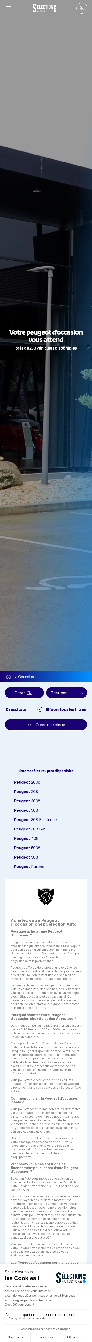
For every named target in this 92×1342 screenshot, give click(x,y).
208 (26, 791)
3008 (27, 801)
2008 (27, 782)
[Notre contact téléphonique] (81, 8)
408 (26, 838)
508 (26, 857)
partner (29, 866)
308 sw (29, 829)
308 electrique (35, 819)
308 (26, 810)
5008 (27, 847)
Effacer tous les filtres (66, 709)
